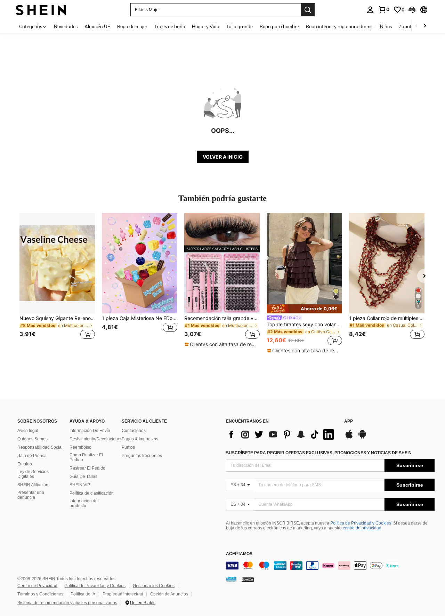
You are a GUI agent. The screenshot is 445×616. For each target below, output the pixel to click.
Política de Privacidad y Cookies (360, 523)
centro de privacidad (362, 528)
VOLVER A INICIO (223, 157)
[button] (412, 10)
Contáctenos (134, 430)
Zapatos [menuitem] (407, 26)
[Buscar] (308, 9)
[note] (221, 344)
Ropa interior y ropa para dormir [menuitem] (339, 26)
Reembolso (80, 447)
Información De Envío (90, 430)
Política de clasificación (92, 493)
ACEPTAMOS (239, 554)
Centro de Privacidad (37, 585)
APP (348, 421)
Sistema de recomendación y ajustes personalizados (67, 602)
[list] (281, 434)
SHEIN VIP (80, 484)
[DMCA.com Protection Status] (248, 579)
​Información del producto (84, 503)
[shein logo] (41, 9)
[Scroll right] (424, 26)
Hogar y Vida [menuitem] (205, 26)
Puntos (128, 447)
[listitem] (57, 280)
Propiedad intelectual (123, 594)
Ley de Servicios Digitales (33, 474)
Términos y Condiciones (40, 594)
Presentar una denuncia (30, 495)
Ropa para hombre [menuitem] (279, 26)
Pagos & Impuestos (140, 439)
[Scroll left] (416, 26)
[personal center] (370, 10)
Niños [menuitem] (386, 26)
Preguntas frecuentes (142, 455)
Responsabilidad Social (40, 447)
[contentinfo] (330, 565)
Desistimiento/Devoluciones (96, 439)
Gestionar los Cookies (154, 585)
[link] (384, 9)
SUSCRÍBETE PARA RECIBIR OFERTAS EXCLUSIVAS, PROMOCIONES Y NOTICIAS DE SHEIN (319, 452)
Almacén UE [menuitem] (97, 26)
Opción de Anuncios (169, 594)
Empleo (24, 464)
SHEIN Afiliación (32, 484)
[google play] (362, 437)
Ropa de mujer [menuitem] (132, 26)
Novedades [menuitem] (66, 26)
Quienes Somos (32, 439)
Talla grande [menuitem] (239, 26)
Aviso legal (27, 430)
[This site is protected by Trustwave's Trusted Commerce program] (231, 579)
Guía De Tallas (83, 476)
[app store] (349, 437)
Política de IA (83, 594)
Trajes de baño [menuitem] (169, 26)
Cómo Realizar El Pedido (86, 457)
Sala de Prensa (32, 455)
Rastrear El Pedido (87, 468)
